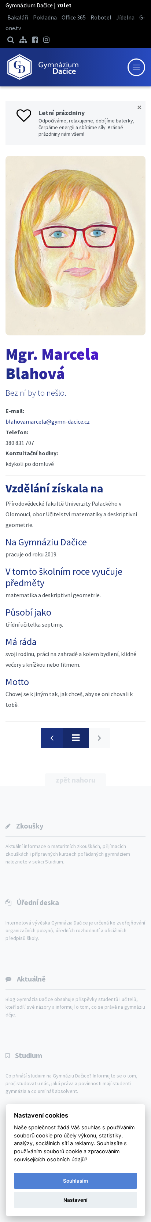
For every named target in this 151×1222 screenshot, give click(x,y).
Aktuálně (31, 978)
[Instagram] (46, 39)
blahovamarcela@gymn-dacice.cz (47, 421)
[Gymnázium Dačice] (42, 67)
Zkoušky (29, 825)
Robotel (101, 17)
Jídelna (125, 17)
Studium (28, 1055)
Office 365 (74, 17)
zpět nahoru (75, 779)
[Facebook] (35, 39)
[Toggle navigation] (136, 67)
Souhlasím (75, 1181)
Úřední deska (38, 902)
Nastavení (75, 1200)
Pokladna (45, 17)
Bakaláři (17, 17)
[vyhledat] (10, 39)
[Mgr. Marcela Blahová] (75, 245)
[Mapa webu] (23, 39)
